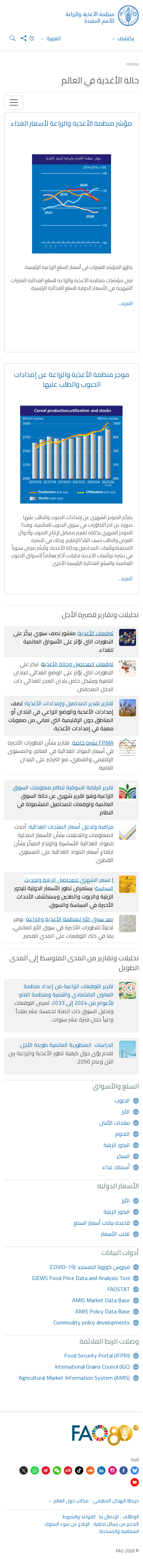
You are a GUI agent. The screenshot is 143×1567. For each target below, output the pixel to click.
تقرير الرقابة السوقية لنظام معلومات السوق (63, 787)
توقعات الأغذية (95, 633)
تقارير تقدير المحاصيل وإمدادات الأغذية (69, 703)
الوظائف (131, 1516)
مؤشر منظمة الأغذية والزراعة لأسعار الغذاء (71, 123)
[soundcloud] (90, 1470)
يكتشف (125, 38)
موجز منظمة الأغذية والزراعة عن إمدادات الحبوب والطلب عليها (71, 379)
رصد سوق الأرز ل (96, 919)
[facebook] (123, 1470)
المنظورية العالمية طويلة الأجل (56, 1045)
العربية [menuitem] (53, 38)
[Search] (9, 38)
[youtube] (135, 1481)
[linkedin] (101, 1470)
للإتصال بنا (109, 1516)
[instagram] (112, 1470)
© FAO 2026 (127, 1551)
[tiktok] (79, 1470)
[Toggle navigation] (14, 102)
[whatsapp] (35, 1470)
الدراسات (103, 1045)
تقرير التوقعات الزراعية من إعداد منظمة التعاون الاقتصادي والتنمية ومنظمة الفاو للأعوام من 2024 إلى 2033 (66, 994)
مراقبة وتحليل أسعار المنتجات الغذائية (71, 826)
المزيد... (125, 303)
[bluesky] (135, 1470)
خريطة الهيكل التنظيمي (116, 1500)
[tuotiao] (68, 1470)
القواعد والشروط (79, 1516)
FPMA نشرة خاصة (92, 742)
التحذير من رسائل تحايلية (116, 1523)
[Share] (20, 38)
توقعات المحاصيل (93, 664)
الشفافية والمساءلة (119, 1531)
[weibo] (46, 1470)
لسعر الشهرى (95, 880)
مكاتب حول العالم (70, 1500)
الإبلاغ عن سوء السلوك (67, 1523)
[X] (23, 1470)
